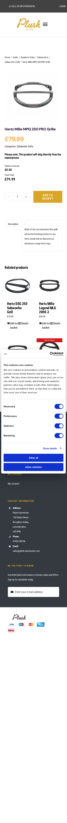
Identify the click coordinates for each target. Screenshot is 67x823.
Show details (50, 448)
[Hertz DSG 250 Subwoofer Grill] (17, 286)
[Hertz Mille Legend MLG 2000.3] (49, 286)
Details (24, 323)
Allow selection (33, 467)
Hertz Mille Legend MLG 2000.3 (47, 308)
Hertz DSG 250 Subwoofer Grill (17, 308)
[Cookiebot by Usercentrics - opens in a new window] (49, 354)
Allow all (33, 457)
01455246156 (29, 6)
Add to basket (47, 197)
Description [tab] (13, 224)
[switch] (59, 416)
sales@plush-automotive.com (26, 551)
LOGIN (62, 6)
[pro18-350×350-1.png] (33, 95)
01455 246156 (19, 541)
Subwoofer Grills (25, 146)
